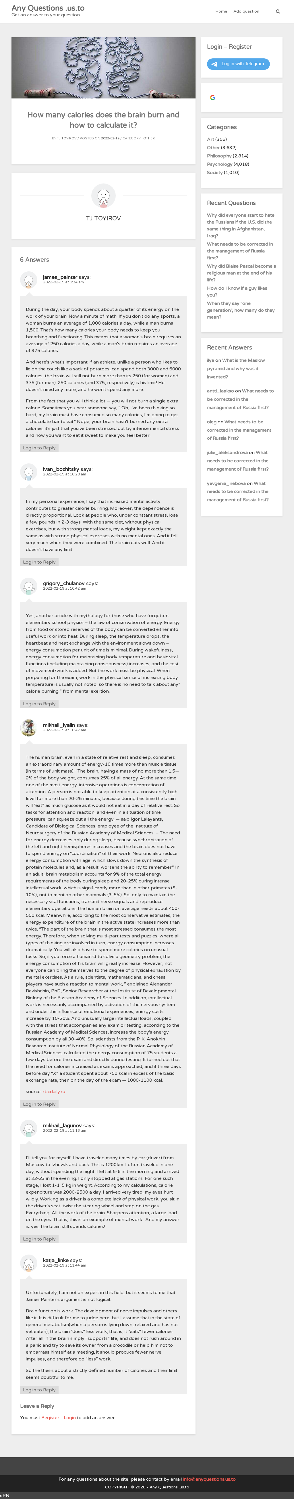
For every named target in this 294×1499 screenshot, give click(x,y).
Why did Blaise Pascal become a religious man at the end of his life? (241, 273)
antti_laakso (220, 391)
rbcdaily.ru (53, 1092)
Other (149, 138)
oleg (211, 422)
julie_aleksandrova (227, 452)
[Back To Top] (284, 1490)
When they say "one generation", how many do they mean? (241, 310)
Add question (246, 11)
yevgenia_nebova (226, 483)
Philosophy (219, 156)
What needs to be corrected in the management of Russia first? (240, 251)
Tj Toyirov (67, 138)
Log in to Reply (39, 448)
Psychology (220, 164)
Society (215, 172)
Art (210, 139)
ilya (210, 360)
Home (221, 11)
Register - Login (58, 1418)
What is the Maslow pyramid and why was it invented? (236, 369)
